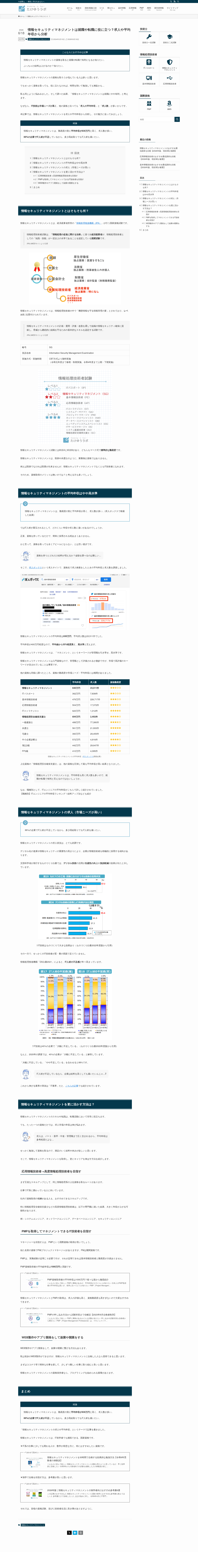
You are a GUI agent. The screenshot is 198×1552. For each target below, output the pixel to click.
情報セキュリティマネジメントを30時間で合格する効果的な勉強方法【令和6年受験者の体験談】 (86, 1459)
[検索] (178, 1)
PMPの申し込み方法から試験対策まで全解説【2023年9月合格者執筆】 (81, 1314)
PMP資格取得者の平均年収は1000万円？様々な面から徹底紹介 (78, 1279)
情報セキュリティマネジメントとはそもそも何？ (57, 158)
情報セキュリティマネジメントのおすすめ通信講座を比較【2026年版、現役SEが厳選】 (159, 149)
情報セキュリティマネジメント (39, 39)
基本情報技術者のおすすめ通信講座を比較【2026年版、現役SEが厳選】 (158, 166)
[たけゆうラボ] (32, 8)
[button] (69, 1533)
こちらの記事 (71, 1085)
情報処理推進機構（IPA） (88, 223)
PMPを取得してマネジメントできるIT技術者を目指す (61, 179)
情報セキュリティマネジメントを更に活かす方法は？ (59, 171)
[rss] (174, 1)
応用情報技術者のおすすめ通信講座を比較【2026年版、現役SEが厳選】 (158, 157)
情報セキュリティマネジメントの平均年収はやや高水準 (60, 162)
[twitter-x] (171, 1)
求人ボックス (35, 567)
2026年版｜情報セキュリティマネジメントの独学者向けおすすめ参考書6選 (84, 1490)
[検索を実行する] (177, 119)
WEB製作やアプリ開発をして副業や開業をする (58, 182)
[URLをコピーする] (80, 1533)
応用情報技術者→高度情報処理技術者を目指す (58, 175)
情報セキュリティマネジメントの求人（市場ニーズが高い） (62, 167)
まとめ (36, 187)
